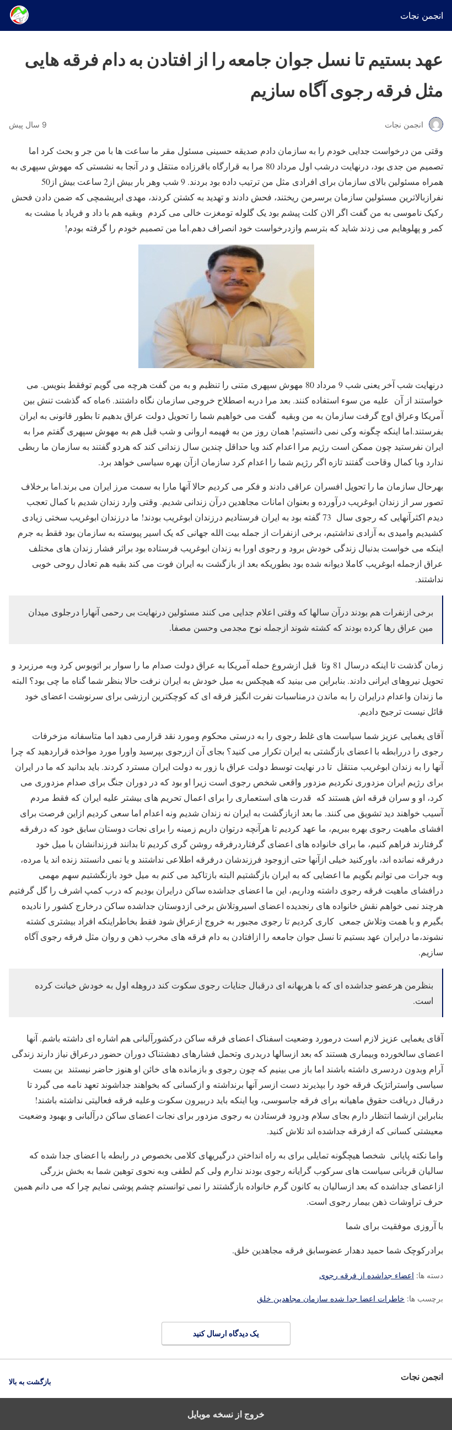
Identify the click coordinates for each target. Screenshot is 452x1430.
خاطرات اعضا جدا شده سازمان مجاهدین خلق (331, 1298)
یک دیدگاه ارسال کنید (226, 1333)
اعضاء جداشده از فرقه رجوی (366, 1275)
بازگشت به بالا (30, 1382)
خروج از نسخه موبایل (226, 1414)
